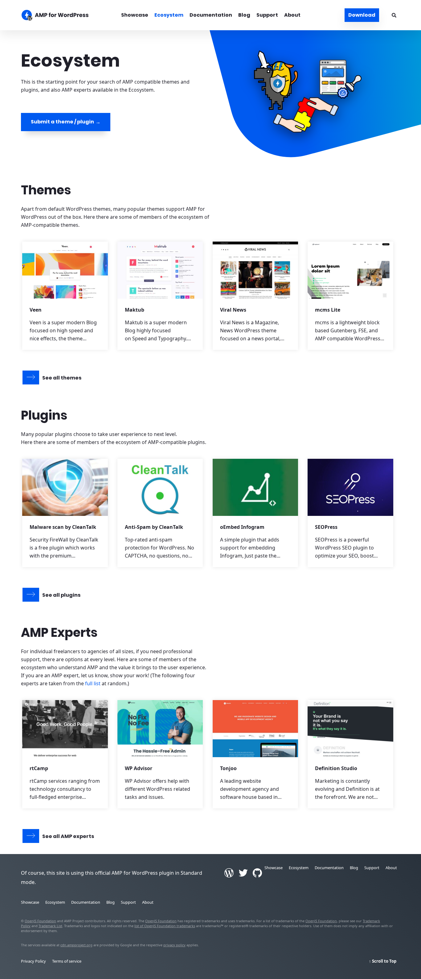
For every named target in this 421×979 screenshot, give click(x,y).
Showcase (134, 15)
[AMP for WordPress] (65, 16)
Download (361, 15)
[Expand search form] (394, 15)
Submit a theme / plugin (62, 121)
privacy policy (174, 945)
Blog (244, 15)
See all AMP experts (68, 836)
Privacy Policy (33, 961)
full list (92, 683)
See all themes (61, 377)
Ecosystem (168, 15)
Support (267, 15)
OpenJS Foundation (40, 921)
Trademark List (50, 925)
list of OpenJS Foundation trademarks (164, 925)
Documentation (211, 15)
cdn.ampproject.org (76, 945)
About (292, 15)
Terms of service (66, 961)
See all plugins (61, 595)
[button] (210, 489)
